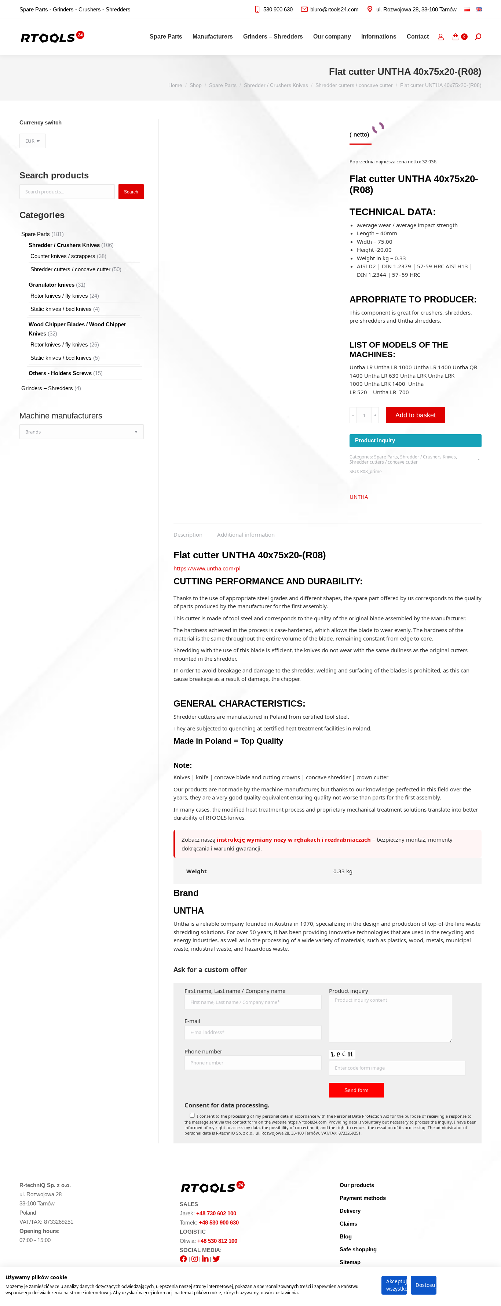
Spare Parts (386, 457)
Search (131, 192)
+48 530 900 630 (219, 1222)
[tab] (187, 531)
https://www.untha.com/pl (207, 568)
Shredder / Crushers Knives (428, 457)
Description (187, 534)
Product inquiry (375, 440)
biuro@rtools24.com (334, 9)
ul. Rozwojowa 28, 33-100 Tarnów (416, 9)
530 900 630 (278, 9)
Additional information (246, 534)
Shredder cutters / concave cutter (384, 462)
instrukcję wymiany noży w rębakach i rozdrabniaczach (294, 839)
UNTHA (359, 496)
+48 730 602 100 (216, 1213)
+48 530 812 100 (217, 1241)
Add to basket (415, 415)
